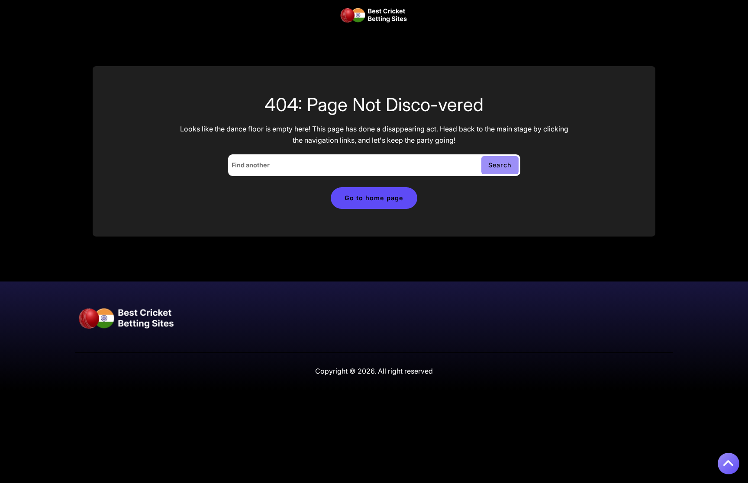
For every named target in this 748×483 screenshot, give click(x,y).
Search (500, 165)
